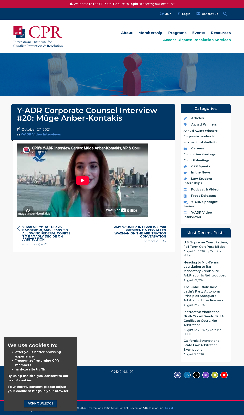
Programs (177, 33)
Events (198, 33)
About (127, 33)
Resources (221, 33)
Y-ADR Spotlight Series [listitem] (201, 204)
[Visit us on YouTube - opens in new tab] (224, 375)
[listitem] (206, 249)
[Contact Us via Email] (177, 375)
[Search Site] (225, 14)
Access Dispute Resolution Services (197, 40)
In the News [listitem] (201, 172)
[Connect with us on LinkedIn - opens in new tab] (187, 375)
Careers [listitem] (197, 148)
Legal (169, 408)
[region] (142, 234)
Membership (150, 33)
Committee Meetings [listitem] (200, 154)
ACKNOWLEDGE (40, 403)
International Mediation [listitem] (201, 142)
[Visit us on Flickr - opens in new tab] (214, 375)
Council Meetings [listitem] (196, 160)
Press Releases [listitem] (203, 196)
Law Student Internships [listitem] (198, 181)
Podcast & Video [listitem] (204, 189)
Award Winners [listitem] (204, 124)
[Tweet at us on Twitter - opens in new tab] (196, 375)
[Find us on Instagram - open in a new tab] (205, 375)
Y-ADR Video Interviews (41, 134)
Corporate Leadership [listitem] (200, 136)
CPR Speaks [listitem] (200, 166)
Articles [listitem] (197, 118)
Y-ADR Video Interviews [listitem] (198, 215)
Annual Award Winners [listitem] (201, 130)
